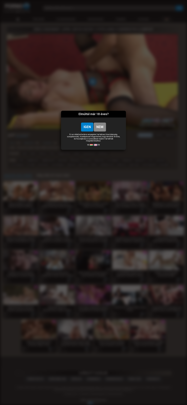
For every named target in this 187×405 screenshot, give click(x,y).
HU (88, 145)
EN (98, 145)
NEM (99, 127)
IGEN (87, 127)
